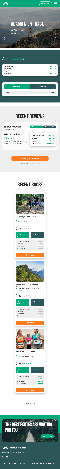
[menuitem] (54, 463)
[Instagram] (3, 457)
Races (5, 463)
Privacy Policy (22, 463)
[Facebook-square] (7, 457)
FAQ (15, 463)
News (10, 463)
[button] (55, 3)
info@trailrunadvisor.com (18, 452)
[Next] (44, 38)
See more (30, 255)
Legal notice (47, 463)
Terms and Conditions (35, 463)
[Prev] (16, 38)
